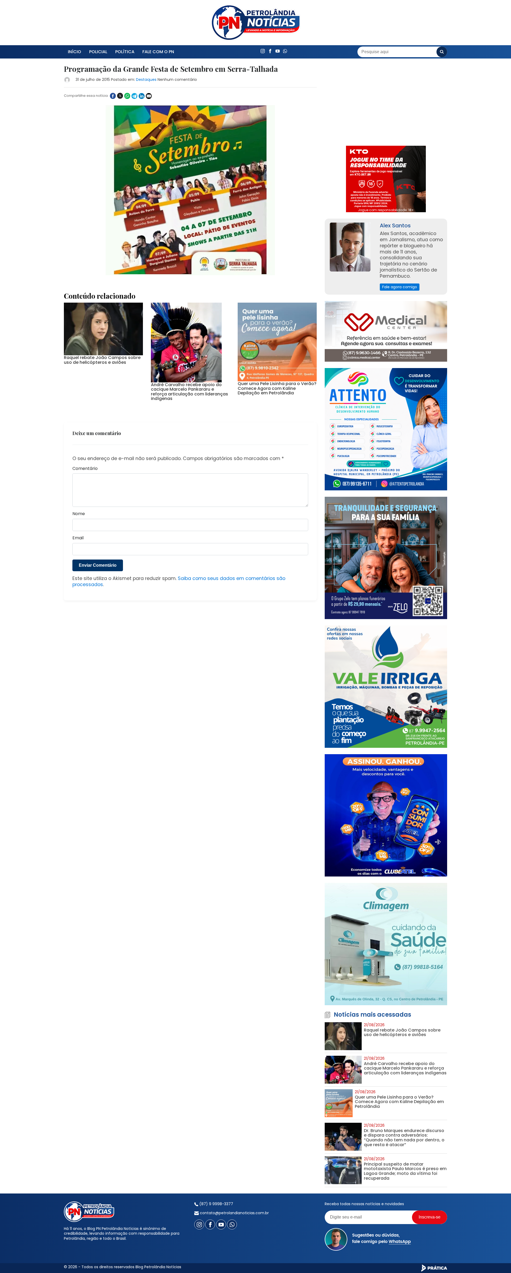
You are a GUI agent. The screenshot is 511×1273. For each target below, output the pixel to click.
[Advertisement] (386, 102)
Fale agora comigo (399, 287)
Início (74, 52)
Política (124, 52)
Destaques (146, 79)
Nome (78, 514)
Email (78, 538)
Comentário (85, 468)
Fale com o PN (158, 52)
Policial (98, 52)
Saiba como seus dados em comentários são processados (178, 581)
